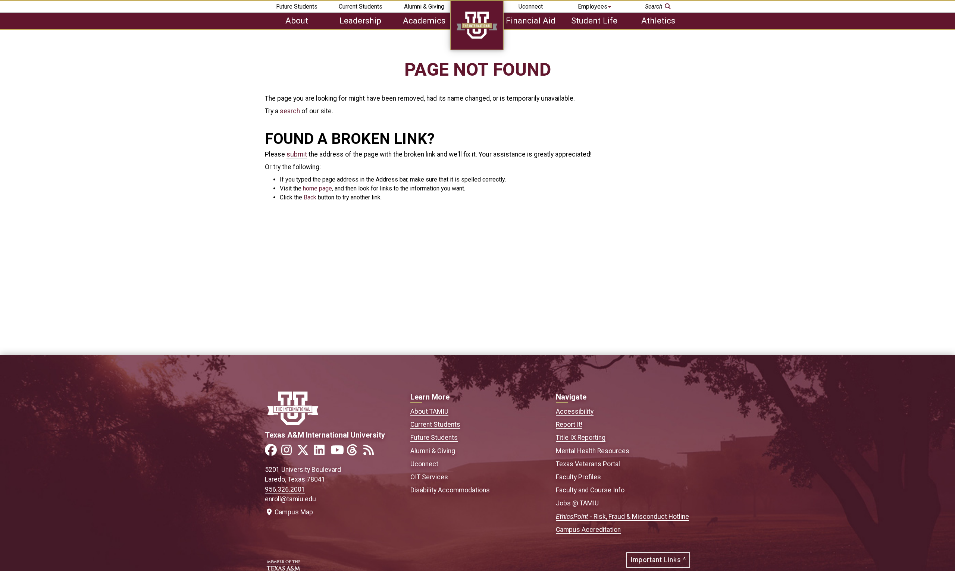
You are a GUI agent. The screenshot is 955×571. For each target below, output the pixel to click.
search (290, 111)
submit (296, 154)
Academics (424, 20)
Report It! (569, 424)
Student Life (594, 20)
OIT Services (429, 477)
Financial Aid (530, 20)
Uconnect (531, 6)
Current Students (360, 6)
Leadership (360, 20)
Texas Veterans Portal (588, 464)
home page (317, 188)
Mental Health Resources (592, 451)
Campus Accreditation (588, 529)
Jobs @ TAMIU (577, 503)
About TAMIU (429, 411)
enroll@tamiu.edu (290, 499)
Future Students (296, 6)
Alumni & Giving (424, 6)
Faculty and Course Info (590, 490)
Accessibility (575, 411)
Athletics (658, 20)
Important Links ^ (658, 560)
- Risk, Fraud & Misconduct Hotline (622, 516)
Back (310, 197)
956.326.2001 (285, 489)
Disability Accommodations (450, 490)
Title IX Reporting (580, 437)
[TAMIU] (477, 48)
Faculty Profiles (578, 477)
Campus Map (292, 512)
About (296, 20)
